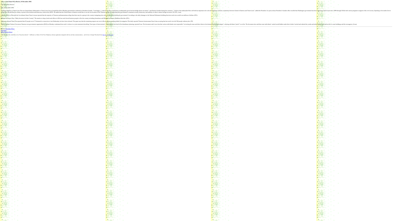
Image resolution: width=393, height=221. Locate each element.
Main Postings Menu (6, 32)
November (4, 30)
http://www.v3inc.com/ (108, 34)
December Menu (10, 29)
